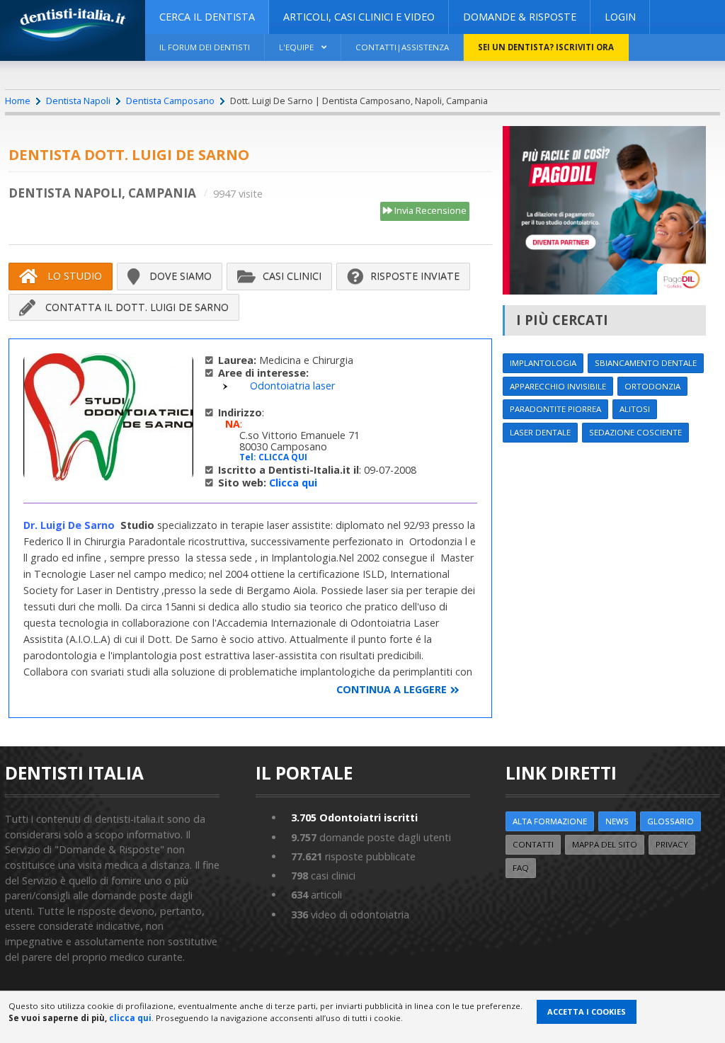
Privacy (672, 844)
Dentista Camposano (170, 100)
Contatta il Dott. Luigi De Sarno (135, 307)
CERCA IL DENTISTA (207, 16)
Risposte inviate (414, 276)
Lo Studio (73, 276)
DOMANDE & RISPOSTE (519, 16)
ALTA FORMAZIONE (550, 821)
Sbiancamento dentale (646, 363)
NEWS (617, 821)
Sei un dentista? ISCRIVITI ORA (546, 47)
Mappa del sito (604, 844)
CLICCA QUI (282, 457)
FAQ (521, 867)
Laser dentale (540, 432)
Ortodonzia (652, 386)
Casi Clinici (292, 276)
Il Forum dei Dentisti (204, 47)
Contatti (533, 844)
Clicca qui (293, 482)
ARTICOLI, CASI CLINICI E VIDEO (359, 16)
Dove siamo (179, 276)
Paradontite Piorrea (555, 409)
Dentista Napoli (78, 100)
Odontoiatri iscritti (354, 817)
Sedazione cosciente (635, 432)
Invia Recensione (429, 210)
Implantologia (543, 363)
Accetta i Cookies (586, 1011)
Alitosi (635, 409)
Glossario (670, 821)
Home (17, 100)
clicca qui (130, 1018)
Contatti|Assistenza (402, 47)
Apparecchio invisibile (558, 386)
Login (620, 16)
